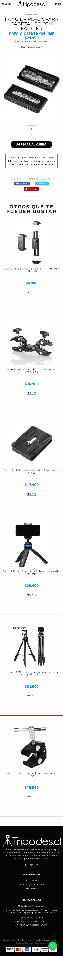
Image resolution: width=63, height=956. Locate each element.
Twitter (42, 183)
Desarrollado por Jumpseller (31, 943)
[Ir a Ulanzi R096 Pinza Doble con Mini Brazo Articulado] (31, 343)
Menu (7, 4)
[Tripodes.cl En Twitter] (31, 865)
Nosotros (31, 889)
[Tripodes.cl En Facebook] (26, 865)
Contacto (31, 880)
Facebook (22, 183)
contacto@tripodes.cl (33, 906)
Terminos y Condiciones (31, 884)
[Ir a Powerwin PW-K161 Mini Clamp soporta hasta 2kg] (31, 746)
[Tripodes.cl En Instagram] (37, 865)
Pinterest (32, 189)
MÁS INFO (31, 292)
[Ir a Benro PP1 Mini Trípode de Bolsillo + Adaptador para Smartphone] (31, 545)
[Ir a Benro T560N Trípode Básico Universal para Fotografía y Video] (31, 646)
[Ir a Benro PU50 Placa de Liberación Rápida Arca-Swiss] (31, 444)
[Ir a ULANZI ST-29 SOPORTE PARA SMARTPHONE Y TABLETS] (31, 242)
